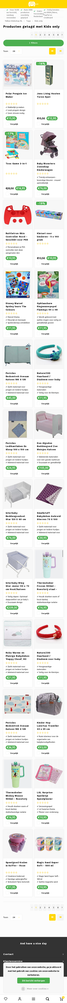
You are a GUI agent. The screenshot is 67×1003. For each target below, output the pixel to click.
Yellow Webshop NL (13, 21)
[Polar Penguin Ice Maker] (17, 75)
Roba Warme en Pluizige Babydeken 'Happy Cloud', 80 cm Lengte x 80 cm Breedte (17, 656)
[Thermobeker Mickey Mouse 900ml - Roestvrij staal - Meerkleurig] (17, 774)
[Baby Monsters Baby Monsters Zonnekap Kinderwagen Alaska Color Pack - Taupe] (49, 145)
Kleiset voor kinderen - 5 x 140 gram (48, 236)
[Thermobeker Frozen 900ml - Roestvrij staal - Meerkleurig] (49, 564)
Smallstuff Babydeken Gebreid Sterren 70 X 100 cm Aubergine (49, 516)
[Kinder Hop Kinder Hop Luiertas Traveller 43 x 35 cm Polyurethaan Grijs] (49, 704)
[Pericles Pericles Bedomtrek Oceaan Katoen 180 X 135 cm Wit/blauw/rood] (17, 704)
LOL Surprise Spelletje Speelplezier (45, 795)
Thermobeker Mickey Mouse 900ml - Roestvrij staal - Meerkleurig (17, 796)
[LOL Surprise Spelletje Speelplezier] (49, 774)
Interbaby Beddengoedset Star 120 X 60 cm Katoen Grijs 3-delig (16, 516)
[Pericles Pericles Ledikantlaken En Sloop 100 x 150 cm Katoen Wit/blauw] (17, 424)
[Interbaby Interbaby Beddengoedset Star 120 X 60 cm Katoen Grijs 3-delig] (17, 494)
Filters (34, 43)
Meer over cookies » (37, 988)
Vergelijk (14, 124)
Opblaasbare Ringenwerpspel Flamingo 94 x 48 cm (47, 306)
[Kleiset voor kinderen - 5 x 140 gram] (49, 214)
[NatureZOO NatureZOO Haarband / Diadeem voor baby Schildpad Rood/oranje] (49, 634)
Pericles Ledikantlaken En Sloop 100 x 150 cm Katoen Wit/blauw (17, 446)
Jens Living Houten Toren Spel (48, 95)
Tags (28, 21)
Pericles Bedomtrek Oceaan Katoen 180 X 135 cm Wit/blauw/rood (17, 726)
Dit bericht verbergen (33, 980)
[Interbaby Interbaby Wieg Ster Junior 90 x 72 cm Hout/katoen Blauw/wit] (17, 564)
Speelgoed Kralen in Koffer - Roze (16, 864)
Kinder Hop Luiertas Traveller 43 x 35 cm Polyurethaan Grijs (48, 726)
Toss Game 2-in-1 (16, 163)
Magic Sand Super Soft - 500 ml (48, 864)
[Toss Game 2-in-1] (17, 145)
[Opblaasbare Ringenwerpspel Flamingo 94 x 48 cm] (49, 284)
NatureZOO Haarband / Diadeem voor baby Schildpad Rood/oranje (48, 656)
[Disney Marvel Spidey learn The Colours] (17, 284)
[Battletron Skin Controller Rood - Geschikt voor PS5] (17, 214)
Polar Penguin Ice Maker (16, 95)
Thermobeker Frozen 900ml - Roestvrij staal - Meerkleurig (47, 586)
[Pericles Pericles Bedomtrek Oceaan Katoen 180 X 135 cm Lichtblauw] (17, 354)
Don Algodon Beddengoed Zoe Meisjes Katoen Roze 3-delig (47, 446)
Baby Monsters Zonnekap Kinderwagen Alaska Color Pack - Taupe (49, 167)
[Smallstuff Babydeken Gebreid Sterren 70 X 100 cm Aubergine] (49, 494)
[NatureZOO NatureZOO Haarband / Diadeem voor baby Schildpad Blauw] (49, 354)
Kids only (39, 21)
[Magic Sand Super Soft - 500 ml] (49, 843)
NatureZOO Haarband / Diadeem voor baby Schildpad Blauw (48, 376)
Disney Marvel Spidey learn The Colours (16, 306)
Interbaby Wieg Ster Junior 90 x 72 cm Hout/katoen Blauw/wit (17, 586)
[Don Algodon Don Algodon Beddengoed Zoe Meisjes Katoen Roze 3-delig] (49, 424)
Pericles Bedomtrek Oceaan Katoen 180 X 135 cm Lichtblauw (17, 376)
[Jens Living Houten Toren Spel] (49, 75)
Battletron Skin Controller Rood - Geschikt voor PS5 (17, 236)
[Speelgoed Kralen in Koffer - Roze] (17, 843)
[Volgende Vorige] (62, 35)
